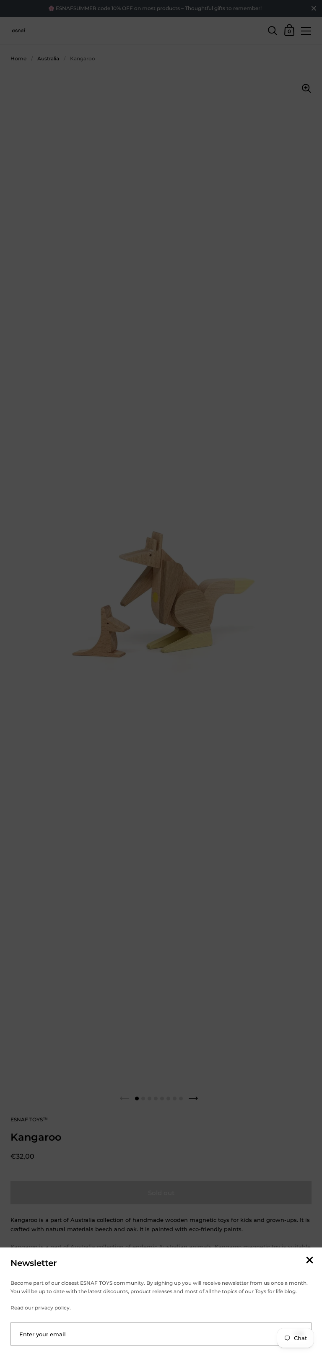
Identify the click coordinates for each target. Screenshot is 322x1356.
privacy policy (52, 1307)
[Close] (309, 1260)
